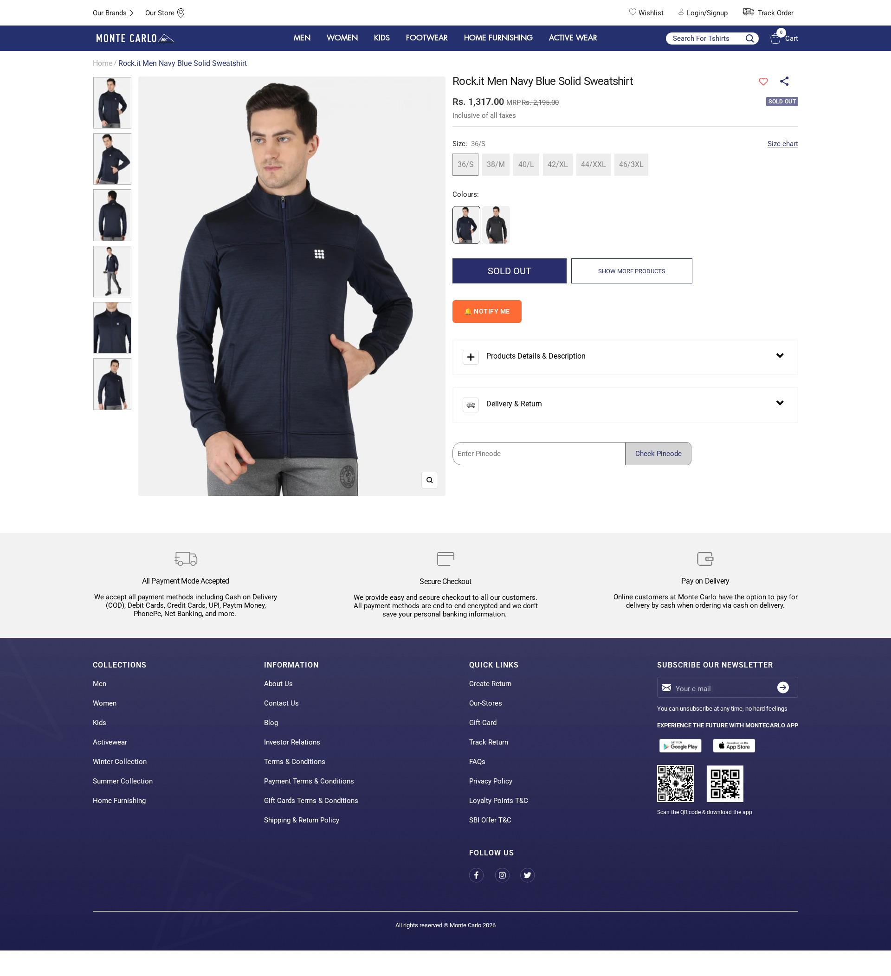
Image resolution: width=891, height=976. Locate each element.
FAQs (477, 762)
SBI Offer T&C (490, 820)
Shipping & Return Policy (301, 820)
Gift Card (483, 723)
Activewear (110, 742)
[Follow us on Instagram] (507, 875)
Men (99, 684)
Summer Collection (123, 781)
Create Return (490, 684)
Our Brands (110, 13)
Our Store (159, 13)
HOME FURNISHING (498, 38)
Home (102, 63)
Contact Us (281, 703)
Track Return (488, 742)
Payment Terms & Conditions (309, 781)
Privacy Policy (490, 781)
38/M (496, 164)
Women (104, 703)
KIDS (382, 38)
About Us (278, 684)
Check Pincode (658, 453)
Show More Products (631, 271)
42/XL (558, 164)
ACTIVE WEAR (573, 38)
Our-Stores (485, 703)
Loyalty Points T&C (498, 800)
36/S (466, 164)
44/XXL (593, 164)
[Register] (783, 687)
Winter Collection (120, 762)
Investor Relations (292, 742)
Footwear (427, 38)
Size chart (783, 144)
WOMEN (342, 38)
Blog (271, 723)
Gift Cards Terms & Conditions (311, 800)
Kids (99, 723)
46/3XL (631, 164)
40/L (526, 164)
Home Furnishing (119, 800)
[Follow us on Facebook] (482, 875)
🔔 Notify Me (487, 311)
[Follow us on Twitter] (533, 875)
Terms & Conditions (294, 762)
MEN (302, 38)
